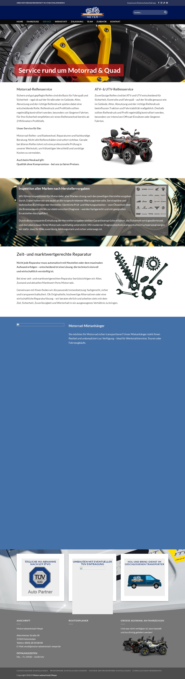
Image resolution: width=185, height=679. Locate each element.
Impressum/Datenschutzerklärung (141, 3)
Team (90, 21)
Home (20, 21)
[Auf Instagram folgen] (161, 3)
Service (47, 21)
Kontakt (115, 21)
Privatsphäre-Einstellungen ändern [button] (68, 671)
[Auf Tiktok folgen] (164, 3)
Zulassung (77, 21)
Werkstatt (61, 21)
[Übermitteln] (165, 12)
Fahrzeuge (33, 21)
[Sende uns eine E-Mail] (167, 3)
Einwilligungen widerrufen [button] (147, 671)
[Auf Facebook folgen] (159, 3)
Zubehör (102, 21)
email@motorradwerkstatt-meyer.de (42, 646)
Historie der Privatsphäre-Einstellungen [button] (110, 671)
